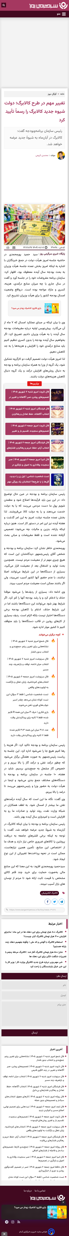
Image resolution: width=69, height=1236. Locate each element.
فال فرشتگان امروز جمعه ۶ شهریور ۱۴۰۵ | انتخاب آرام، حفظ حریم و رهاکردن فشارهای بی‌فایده (28, 446)
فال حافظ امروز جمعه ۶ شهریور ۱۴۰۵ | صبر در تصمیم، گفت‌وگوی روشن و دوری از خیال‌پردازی (34, 1169)
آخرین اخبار (56, 1049)
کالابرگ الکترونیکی (49, 893)
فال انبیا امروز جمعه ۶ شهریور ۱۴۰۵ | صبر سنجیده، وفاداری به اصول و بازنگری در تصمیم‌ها (29, 463)
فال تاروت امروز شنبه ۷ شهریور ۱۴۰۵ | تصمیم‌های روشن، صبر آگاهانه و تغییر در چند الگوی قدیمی (29, 395)
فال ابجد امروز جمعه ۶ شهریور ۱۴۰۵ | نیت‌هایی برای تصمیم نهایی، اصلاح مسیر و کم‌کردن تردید (33, 1108)
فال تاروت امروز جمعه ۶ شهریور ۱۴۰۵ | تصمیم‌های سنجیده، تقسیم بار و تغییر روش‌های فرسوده (30, 429)
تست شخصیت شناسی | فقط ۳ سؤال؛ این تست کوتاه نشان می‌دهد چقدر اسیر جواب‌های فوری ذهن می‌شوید (27, 700)
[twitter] (55, 902)
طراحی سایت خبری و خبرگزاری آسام (33, 1231)
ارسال (35, 1033)
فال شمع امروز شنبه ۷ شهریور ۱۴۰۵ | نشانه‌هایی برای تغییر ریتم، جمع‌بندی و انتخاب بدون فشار (29, 646)
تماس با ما (40, 1191)
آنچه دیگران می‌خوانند (49, 635)
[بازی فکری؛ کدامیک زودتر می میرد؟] (57, 1212)
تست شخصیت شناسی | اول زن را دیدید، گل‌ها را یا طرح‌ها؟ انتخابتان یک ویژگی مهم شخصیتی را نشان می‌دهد (28, 480)
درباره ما (28, 1191)
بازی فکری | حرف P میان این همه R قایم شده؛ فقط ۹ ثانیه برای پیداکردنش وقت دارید (28, 717)
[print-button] (7, 247)
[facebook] (48, 902)
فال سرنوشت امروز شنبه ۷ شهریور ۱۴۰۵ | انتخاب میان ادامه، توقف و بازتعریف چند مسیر (27, 664)
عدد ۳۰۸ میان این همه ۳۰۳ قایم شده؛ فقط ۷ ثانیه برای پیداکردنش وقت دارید (29, 732)
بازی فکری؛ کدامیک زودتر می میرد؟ (30, 1207)
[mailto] (12, 247)
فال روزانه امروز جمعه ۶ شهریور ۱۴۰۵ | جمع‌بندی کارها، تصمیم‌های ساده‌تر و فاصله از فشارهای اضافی (33, 1149)
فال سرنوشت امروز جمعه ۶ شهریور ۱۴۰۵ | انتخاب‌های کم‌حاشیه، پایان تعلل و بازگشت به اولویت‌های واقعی (27, 682)
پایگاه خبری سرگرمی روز (52, 254)
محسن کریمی (42, 155)
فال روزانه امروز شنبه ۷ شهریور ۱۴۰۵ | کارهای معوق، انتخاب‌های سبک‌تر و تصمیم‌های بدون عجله (34, 1098)
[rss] (18, 1222)
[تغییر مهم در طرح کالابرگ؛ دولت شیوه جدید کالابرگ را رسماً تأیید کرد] (62, 902)
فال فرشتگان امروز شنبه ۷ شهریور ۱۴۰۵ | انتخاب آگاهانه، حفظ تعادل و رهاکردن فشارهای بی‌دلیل (29, 412)
